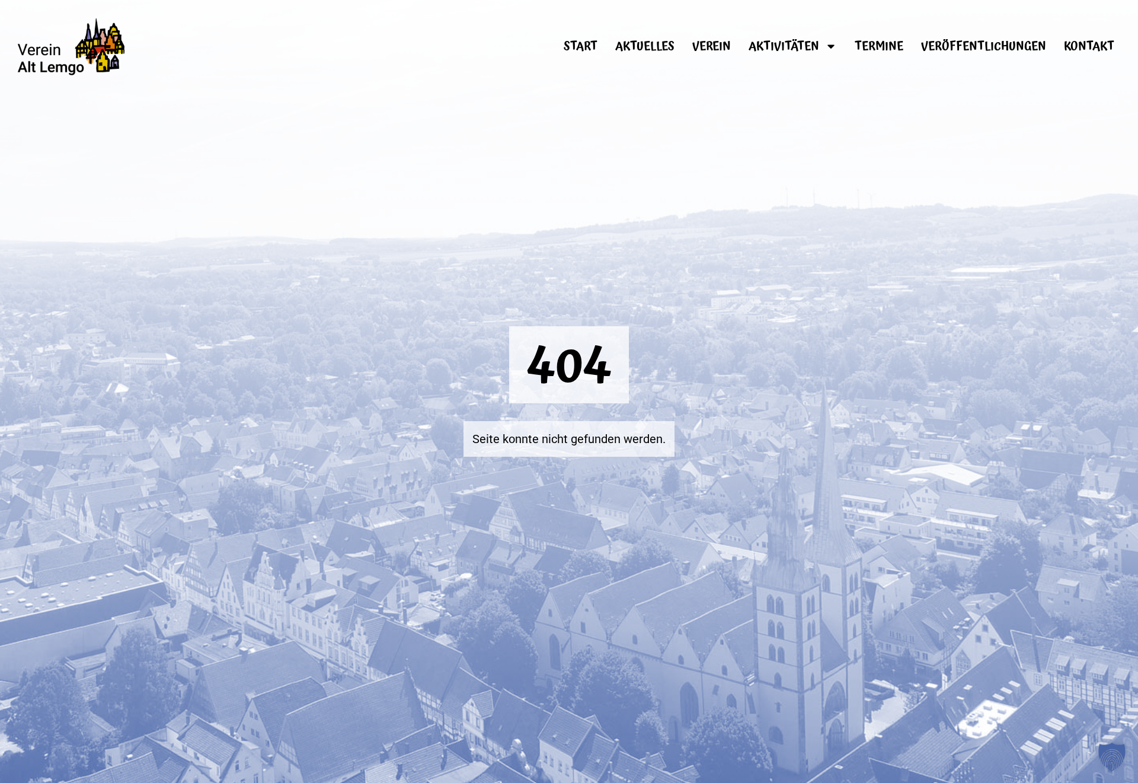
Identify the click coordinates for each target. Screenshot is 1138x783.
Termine (879, 46)
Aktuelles (645, 46)
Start (580, 46)
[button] (1112, 757)
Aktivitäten (784, 46)
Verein (711, 46)
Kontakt (1089, 46)
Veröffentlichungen (983, 46)
